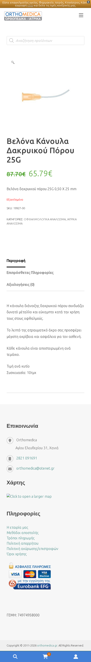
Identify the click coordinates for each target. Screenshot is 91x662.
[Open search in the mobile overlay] (45, 40)
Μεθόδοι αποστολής (22, 533)
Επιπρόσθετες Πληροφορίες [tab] (30, 273)
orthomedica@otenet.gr (35, 468)
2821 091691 (26, 458)
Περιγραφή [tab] (16, 261)
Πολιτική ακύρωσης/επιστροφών (32, 549)
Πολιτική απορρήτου (22, 543)
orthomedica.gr (47, 645)
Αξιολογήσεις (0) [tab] (20, 284)
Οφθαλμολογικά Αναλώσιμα (45, 219)
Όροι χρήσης (17, 554)
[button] (12, 62)
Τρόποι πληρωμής (20, 538)
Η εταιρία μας (17, 527)
